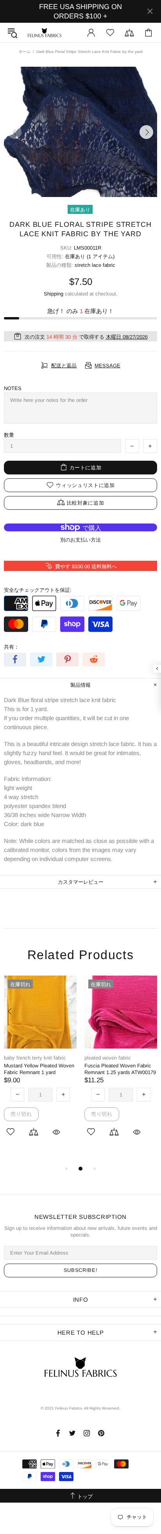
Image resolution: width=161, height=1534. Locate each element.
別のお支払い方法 (80, 540)
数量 (9, 435)
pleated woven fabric (107, 1058)
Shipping (53, 294)
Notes (12, 388)
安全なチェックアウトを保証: (38, 590)
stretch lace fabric (95, 265)
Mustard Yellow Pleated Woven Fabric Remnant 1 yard (39, 1069)
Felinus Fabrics (44, 32)
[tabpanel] (40, 1066)
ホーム (24, 51)
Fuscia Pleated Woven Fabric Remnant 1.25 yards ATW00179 (120, 1069)
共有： (11, 647)
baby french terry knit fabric (35, 1058)
